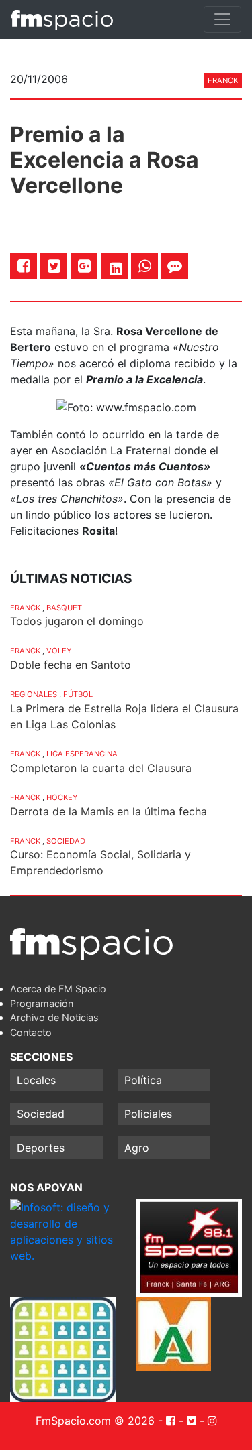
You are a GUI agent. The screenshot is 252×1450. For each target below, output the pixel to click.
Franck (223, 80)
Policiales (148, 1113)
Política (143, 1080)
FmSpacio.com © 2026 (95, 1420)
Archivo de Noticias (54, 1017)
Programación (41, 1003)
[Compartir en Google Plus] (84, 266)
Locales (36, 1080)
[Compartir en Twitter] (54, 266)
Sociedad (65, 841)
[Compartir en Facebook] (23, 266)
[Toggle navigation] (222, 19)
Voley (58, 650)
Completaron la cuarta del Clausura (101, 768)
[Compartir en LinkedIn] (116, 269)
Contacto (31, 1032)
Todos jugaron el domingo (77, 621)
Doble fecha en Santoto (70, 664)
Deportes (41, 1148)
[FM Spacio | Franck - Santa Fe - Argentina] (62, 19)
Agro (136, 1148)
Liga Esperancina (82, 754)
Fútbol (78, 694)
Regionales (33, 694)
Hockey (61, 797)
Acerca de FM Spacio (58, 988)
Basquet (64, 607)
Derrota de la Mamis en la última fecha (108, 811)
